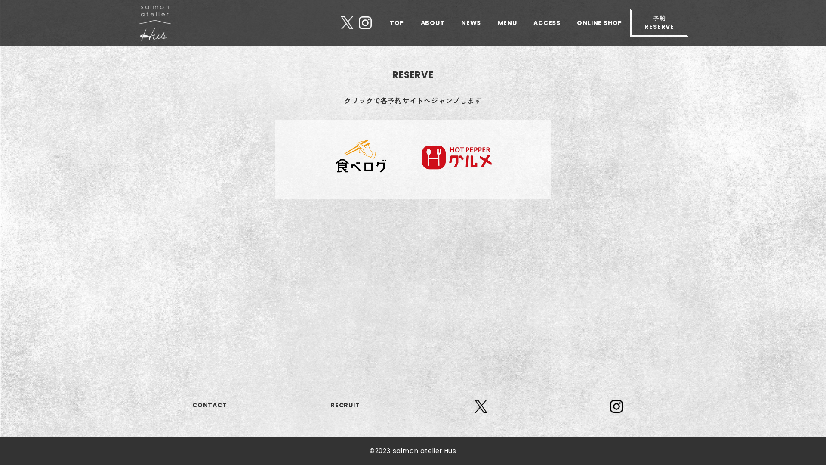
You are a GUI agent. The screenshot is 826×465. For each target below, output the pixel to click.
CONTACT (209, 405)
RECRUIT (345, 405)
